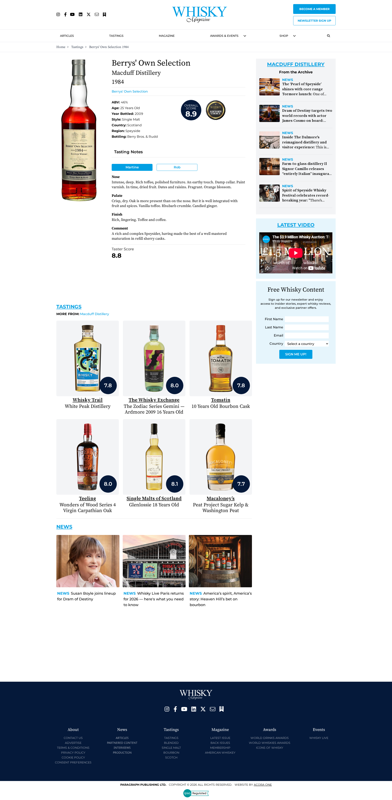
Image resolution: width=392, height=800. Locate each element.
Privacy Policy (73, 752)
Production (122, 752)
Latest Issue (220, 738)
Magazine (167, 36)
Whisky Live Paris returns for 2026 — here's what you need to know (154, 599)
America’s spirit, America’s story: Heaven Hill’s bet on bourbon (221, 599)
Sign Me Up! (295, 354)
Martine (132, 167)
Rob (177, 167)
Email (278, 335)
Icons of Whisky (269, 748)
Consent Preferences (73, 762)
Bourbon (171, 752)
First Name (274, 319)
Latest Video (295, 225)
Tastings (116, 36)
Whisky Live (318, 738)
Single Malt (171, 748)
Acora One (263, 785)
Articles (67, 36)
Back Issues (220, 743)
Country (276, 344)
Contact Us (73, 738)
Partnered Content (122, 743)
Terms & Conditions (73, 748)
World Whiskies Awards (269, 743)
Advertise (73, 743)
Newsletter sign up (314, 20)
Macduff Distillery (82, 314)
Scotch (171, 757)
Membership (220, 748)
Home (60, 47)
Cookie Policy (73, 757)
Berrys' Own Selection (130, 91)
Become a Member (314, 9)
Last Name (274, 327)
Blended (171, 743)
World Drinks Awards (270, 738)
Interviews (122, 748)
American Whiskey (220, 752)
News (63, 593)
